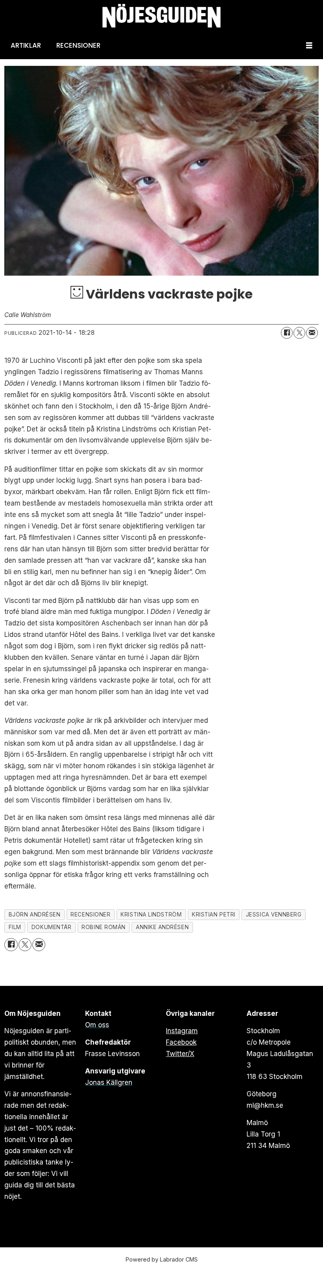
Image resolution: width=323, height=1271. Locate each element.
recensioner (90, 914)
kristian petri (214, 914)
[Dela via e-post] (312, 333)
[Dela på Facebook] (287, 333)
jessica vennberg (274, 914)
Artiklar (26, 45)
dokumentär (51, 927)
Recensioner (78, 45)
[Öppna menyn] (309, 45)
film (15, 927)
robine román (104, 927)
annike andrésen (162, 927)
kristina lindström (151, 914)
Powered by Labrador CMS (162, 1259)
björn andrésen (35, 914)
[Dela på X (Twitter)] (299, 333)
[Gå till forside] (161, 16)
